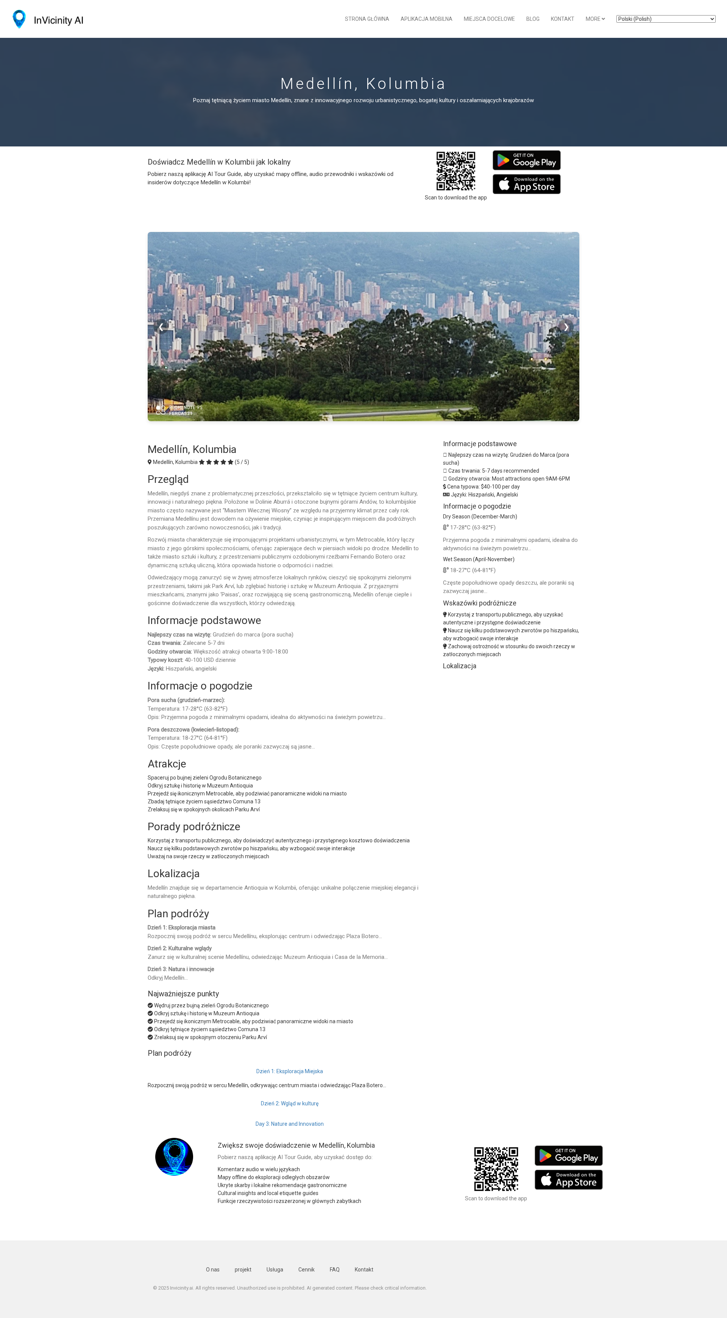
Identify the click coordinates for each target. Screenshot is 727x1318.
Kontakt (562, 19)
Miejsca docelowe (489, 19)
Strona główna (367, 19)
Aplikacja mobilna (426, 19)
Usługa (275, 1270)
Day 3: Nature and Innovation (290, 1124)
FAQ (335, 1270)
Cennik (306, 1270)
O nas (213, 1270)
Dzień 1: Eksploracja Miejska (289, 1071)
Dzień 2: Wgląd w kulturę (289, 1103)
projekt (243, 1270)
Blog (533, 19)
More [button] (594, 19)
